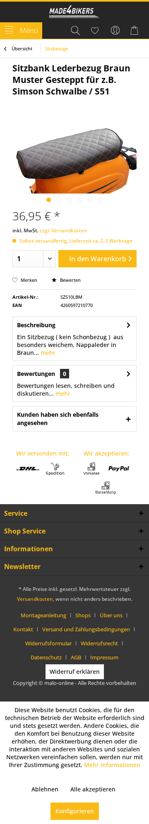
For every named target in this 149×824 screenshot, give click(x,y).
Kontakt (23, 629)
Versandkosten (35, 598)
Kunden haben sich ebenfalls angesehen (58, 419)
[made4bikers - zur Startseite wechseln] (74, 12)
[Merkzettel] (95, 30)
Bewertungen (36, 374)
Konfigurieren (74, 811)
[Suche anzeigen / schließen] (75, 30)
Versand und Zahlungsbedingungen (86, 629)
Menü (29, 30)
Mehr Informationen (112, 765)
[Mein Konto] (115, 30)
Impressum (104, 657)
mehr (47, 353)
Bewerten (70, 280)
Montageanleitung (43, 615)
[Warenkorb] (135, 30)
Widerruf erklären (75, 671)
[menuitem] (21, 30)
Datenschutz (46, 657)
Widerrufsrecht (99, 643)
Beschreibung (36, 325)
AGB (76, 657)
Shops (83, 615)
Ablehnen (44, 789)
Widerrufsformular (48, 643)
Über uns (111, 615)
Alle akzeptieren (92, 789)
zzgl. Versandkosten (63, 230)
